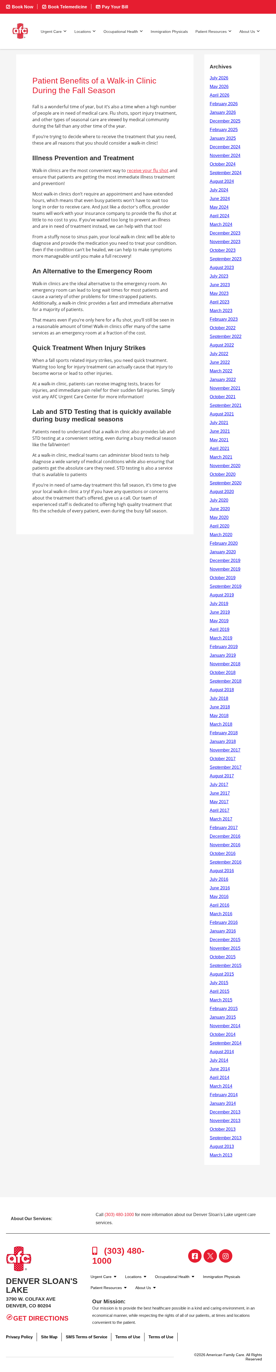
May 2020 (219, 517)
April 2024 (219, 216)
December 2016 (225, 836)
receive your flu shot (147, 170)
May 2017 (219, 802)
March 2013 (221, 1155)
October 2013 (223, 1129)
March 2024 (221, 224)
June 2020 (220, 509)
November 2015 (225, 948)
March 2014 (221, 1086)
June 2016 (220, 888)
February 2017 (224, 827)
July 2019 (219, 603)
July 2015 (219, 982)
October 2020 (223, 474)
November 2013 (225, 1120)
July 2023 (219, 276)
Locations (82, 31)
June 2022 (220, 362)
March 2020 (221, 534)
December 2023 (225, 233)
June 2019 (220, 612)
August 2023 (222, 267)
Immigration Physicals (169, 31)
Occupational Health (121, 31)
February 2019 (224, 646)
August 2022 (222, 345)
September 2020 (226, 483)
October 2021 (223, 397)
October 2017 (223, 758)
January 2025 (223, 138)
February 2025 (224, 129)
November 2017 (225, 750)
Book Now (22, 7)
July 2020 (219, 500)
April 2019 (219, 629)
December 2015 (225, 939)
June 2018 (220, 707)
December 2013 (225, 1112)
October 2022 (223, 328)
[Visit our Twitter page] (210, 1256)
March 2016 (221, 914)
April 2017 (219, 810)
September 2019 (226, 586)
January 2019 (223, 655)
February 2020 (224, 543)
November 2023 (225, 241)
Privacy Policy (19, 1337)
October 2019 (223, 577)
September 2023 (226, 259)
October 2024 (223, 164)
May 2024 (219, 207)
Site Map (49, 1337)
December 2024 (225, 147)
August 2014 (222, 1051)
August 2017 (222, 776)
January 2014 (223, 1103)
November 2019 (225, 569)
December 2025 (225, 121)
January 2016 (223, 931)
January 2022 (223, 379)
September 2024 (226, 172)
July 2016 (219, 879)
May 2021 (219, 440)
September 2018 (226, 681)
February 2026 (224, 104)
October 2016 (223, 853)
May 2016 (219, 896)
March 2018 (221, 724)
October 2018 (223, 672)
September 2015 (226, 965)
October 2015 (223, 957)
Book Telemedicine (67, 7)
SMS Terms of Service (86, 1337)
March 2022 (221, 371)
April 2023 (219, 302)
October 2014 (223, 1034)
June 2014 (220, 1069)
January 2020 (223, 552)
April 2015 (219, 991)
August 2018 (222, 689)
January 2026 (223, 112)
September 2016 (226, 862)
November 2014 (225, 1026)
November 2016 (225, 845)
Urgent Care (51, 31)
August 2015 (222, 974)
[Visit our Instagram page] (225, 1256)
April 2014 (219, 1077)
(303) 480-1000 (119, 1214)
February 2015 (224, 1008)
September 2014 (226, 1043)
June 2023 (220, 284)
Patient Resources (211, 31)
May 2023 (219, 293)
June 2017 (220, 793)
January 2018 (223, 741)
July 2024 (219, 190)
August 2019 (222, 595)
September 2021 (226, 405)
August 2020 (222, 491)
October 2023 (223, 250)
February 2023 (224, 319)
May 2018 (219, 715)
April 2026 (219, 95)
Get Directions (40, 1318)
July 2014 (219, 1060)
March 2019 (221, 638)
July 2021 (219, 422)
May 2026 (219, 86)
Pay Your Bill (114, 7)
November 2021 (225, 388)
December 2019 (225, 560)
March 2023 (221, 310)
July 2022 (219, 353)
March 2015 (221, 1000)
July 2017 (219, 784)
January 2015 (223, 1017)
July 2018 (219, 698)
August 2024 (222, 181)
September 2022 (226, 336)
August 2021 (222, 414)
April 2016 (219, 905)
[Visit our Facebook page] (195, 1256)
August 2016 (222, 870)
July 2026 (219, 78)
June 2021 (220, 431)
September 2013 (226, 1138)
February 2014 (224, 1094)
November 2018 (225, 664)
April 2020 (219, 526)
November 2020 (225, 465)
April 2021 (219, 448)
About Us (247, 31)
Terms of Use (127, 1337)
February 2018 (224, 733)
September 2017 (226, 767)
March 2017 (221, 819)
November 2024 (225, 155)
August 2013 (222, 1146)
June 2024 (220, 198)
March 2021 (221, 457)
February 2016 (224, 922)
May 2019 (219, 621)
